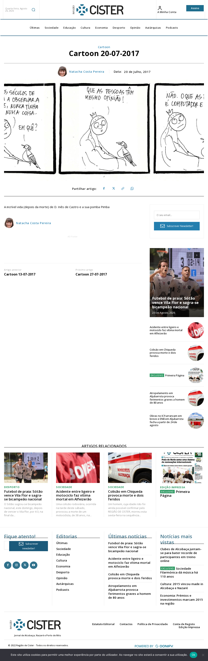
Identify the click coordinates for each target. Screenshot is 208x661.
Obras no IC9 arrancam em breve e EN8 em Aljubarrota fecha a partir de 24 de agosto (166, 420)
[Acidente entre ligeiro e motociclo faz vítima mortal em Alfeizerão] (196, 330)
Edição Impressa (172, 487)
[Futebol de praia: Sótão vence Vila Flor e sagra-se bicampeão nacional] (177, 282)
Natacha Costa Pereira (86, 71)
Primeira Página (174, 375)
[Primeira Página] (196, 375)
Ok (193, 654)
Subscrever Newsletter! (180, 226)
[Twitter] (113, 189)
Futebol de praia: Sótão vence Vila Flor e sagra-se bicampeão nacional (175, 302)
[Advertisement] (78, 248)
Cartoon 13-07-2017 (19, 274)
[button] (33, 9)
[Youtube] (33, 565)
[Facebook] (104, 189)
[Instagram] (16, 565)
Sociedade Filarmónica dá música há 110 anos (179, 572)
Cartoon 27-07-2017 (91, 274)
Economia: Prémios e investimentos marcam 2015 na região (181, 599)
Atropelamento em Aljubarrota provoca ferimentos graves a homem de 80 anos (167, 397)
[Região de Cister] (97, 10)
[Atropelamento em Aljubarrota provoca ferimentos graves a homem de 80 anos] (196, 398)
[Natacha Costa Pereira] (63, 71)
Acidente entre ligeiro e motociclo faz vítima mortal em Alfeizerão (166, 330)
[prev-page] (190, 255)
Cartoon (104, 47)
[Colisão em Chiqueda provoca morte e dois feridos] (196, 353)
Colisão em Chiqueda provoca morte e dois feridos (163, 353)
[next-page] (197, 255)
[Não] (203, 655)
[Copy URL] (122, 189)
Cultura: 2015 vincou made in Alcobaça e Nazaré (181, 586)
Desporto (12, 487)
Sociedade (64, 487)
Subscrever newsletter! (30, 546)
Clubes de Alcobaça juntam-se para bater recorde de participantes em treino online (181, 555)
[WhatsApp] (132, 189)
